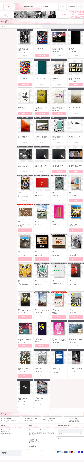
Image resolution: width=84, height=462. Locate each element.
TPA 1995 (37, 194)
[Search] (43, 6)
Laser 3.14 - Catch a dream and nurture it (40, 253)
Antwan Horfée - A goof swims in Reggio (75, 253)
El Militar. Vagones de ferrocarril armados (41, 137)
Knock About (55, 78)
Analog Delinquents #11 (24, 310)
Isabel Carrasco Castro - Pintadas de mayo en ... (25, 223)
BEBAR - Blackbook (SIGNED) (23, 399)
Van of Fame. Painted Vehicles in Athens (57, 108)
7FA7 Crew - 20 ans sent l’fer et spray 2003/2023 (59, 340)
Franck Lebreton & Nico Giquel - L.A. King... (24, 166)
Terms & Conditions (6, 429)
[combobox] (50, 6)
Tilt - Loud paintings (75, 194)
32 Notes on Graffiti (74, 136)
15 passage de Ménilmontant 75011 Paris (12, 421)
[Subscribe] (81, 431)
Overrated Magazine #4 (41, 223)
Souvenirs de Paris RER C (42, 310)
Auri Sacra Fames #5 (23, 136)
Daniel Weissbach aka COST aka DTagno (57, 137)
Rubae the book (73, 310)
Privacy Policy (5, 431)
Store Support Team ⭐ (69, 453)
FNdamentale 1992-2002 (58, 281)
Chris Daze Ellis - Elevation (23, 253)
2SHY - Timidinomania (24, 78)
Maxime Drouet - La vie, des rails (41, 369)
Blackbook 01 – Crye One (41, 165)
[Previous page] (19, 409)
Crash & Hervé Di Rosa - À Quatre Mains (75, 223)
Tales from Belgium (40, 78)
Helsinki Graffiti (40, 398)
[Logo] (9, 6)
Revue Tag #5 (55, 310)
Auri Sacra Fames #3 (74, 107)
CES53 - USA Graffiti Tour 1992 (74, 49)
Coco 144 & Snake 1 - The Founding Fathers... (59, 253)
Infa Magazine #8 (39, 339)
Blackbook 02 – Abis (57, 165)
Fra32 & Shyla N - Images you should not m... (76, 166)
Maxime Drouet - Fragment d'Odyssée (76, 340)
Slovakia (20, 107)
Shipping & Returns (6, 433)
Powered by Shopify (79, 453)
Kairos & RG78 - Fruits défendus (75, 282)
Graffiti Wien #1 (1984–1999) (41, 282)
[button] (82, 6)
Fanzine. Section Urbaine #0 (25, 194)
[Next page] (82, 409)
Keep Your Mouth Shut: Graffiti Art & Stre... (58, 49)
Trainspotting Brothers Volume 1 (75, 79)
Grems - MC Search (57, 223)
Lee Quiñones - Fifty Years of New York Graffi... (24, 49)
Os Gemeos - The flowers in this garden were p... (25, 340)
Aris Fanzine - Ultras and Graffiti (41, 108)
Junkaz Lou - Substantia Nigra (24, 282)
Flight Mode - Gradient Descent (24, 369)
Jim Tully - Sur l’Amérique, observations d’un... (59, 370)
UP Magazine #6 (39, 48)
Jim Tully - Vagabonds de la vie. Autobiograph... (76, 369)
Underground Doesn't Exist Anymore (57, 195)
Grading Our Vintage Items (8, 435)
